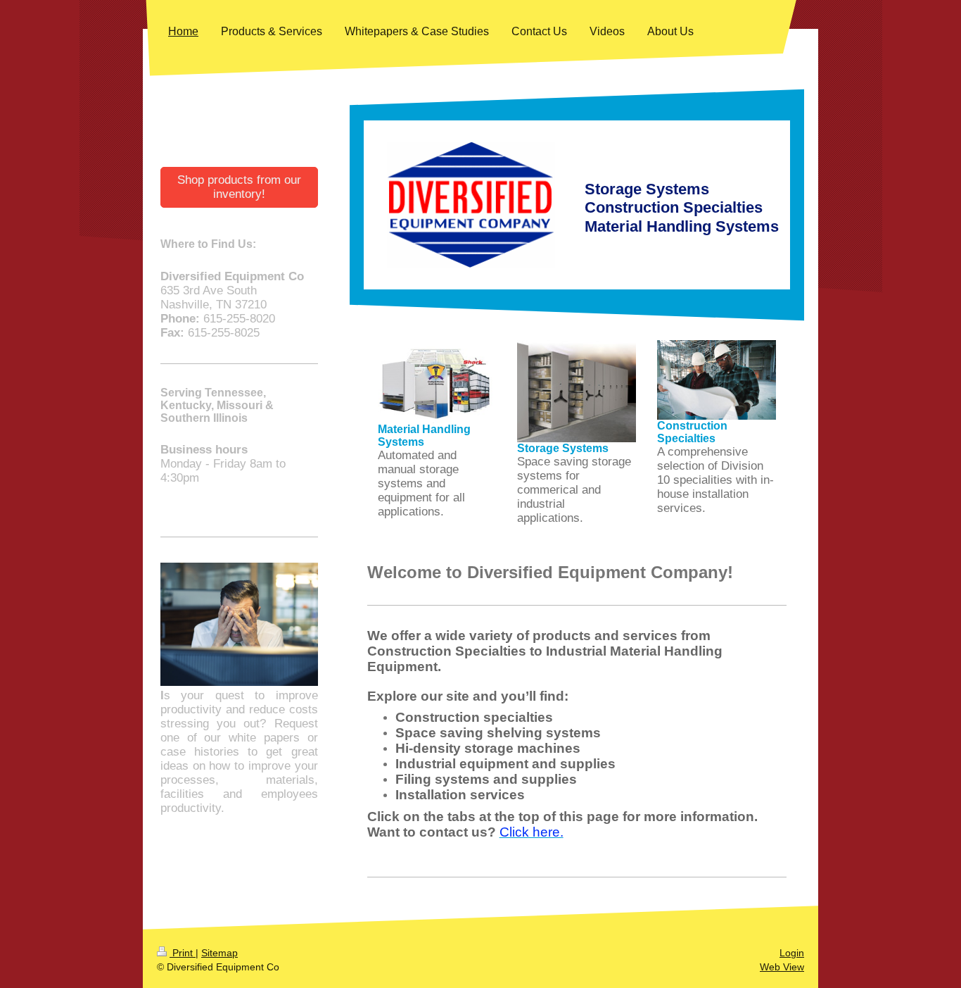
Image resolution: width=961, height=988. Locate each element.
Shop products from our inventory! (239, 187)
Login (791, 952)
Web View (782, 967)
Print (183, 952)
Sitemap (219, 952)
